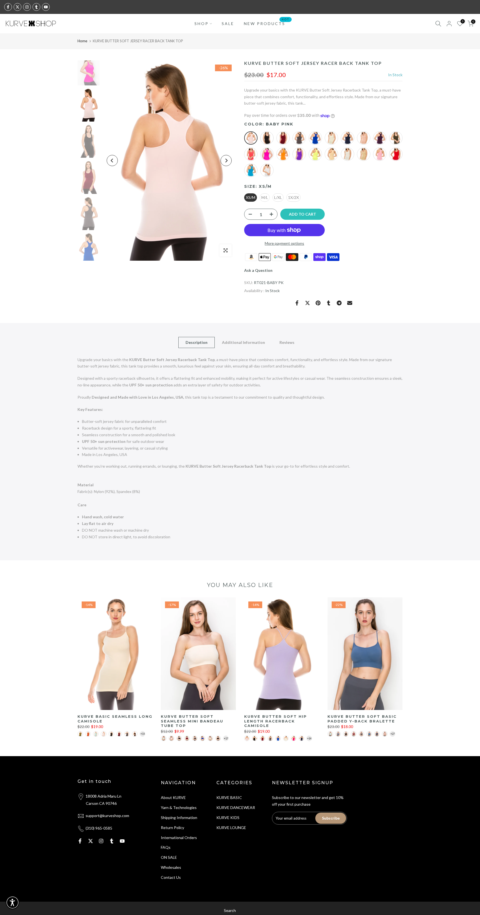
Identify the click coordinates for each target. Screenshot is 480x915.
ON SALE (169, 857)
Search (230, 910)
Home (82, 41)
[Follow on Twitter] (17, 7)
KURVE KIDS (227, 817)
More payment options (284, 243)
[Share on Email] (349, 303)
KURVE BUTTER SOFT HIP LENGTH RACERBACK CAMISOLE (275, 721)
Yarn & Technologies (179, 807)
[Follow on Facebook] (8, 7)
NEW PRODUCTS (266, 23)
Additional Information (243, 342)
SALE (228, 23)
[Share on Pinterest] (318, 303)
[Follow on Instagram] (27, 7)
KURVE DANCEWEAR (235, 807)
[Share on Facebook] (296, 303)
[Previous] (112, 160)
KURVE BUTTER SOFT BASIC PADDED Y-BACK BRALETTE (362, 718)
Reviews (286, 342)
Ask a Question (258, 270)
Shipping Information (179, 817)
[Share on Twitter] (307, 303)
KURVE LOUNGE (231, 827)
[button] (12, 902)
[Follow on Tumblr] (36, 7)
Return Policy (172, 827)
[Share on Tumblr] (328, 303)
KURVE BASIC (229, 797)
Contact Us (171, 877)
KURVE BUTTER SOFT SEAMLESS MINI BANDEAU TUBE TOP (192, 721)
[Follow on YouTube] (46, 7)
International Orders (179, 837)
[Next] (226, 160)
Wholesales (171, 867)
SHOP (201, 23)
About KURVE (173, 797)
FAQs (166, 847)
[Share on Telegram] (339, 303)
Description (197, 342)
